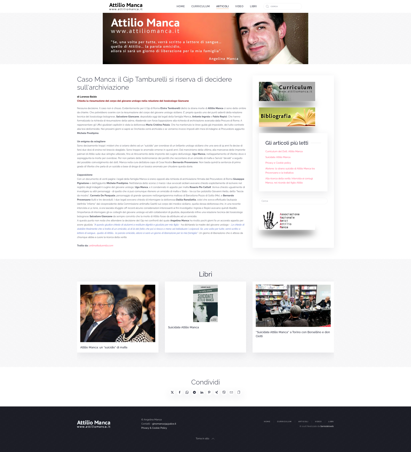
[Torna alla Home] (125, 6)
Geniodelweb (327, 426)
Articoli (303, 422)
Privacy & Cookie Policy (154, 427)
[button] (239, 392)
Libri (253, 6)
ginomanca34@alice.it (164, 423)
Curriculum (200, 6)
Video (239, 6)
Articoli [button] (222, 6)
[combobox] (282, 6)
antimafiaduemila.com (101, 245)
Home (181, 6)
